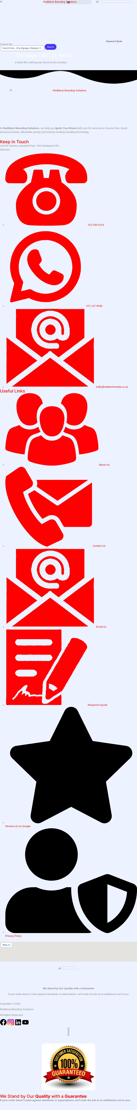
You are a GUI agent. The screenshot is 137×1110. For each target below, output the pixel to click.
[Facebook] (3, 1022)
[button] (68, 2)
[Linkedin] (18, 1022)
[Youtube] (25, 1022)
